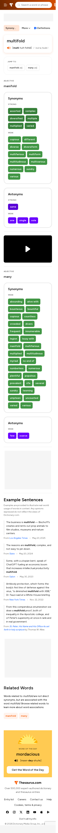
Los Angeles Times (18, 538)
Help (49, 799)
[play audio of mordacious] (16, 760)
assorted (15, 111)
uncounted (32, 397)
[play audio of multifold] (9, 48)
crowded (15, 323)
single (22, 220)
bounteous (16, 309)
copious (14, 139)
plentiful (15, 375)
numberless (17, 368)
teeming (28, 390)
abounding (16, 301)
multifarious (17, 154)
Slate (12, 553)
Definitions (43, 28)
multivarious (38, 161)
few (12, 435)
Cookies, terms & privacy (28, 804)
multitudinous (18, 161)
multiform (35, 154)
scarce (23, 435)
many (24, 715)
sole (33, 220)
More (25, 28)
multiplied (16, 125)
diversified (16, 118)
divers (29, 323)
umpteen (15, 397)
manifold (15, 346)
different (29, 139)
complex (30, 111)
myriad (14, 360)
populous (30, 375)
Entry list (9, 799)
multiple (32, 118)
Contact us (36, 799)
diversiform (30, 146)
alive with (33, 301)
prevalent (15, 383)
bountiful (33, 309)
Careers (22, 799)
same (13, 206)
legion (13, 338)
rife (28, 383)
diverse (14, 146)
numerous (15, 169)
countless (30, 316)
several (39, 383)
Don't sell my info (27, 819)
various (14, 176)
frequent (15, 331)
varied (30, 125)
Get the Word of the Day (28, 770)
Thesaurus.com (11, 5)
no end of (28, 360)
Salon (12, 576)
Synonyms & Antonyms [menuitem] (12, 28)
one (12, 220)
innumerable (32, 331)
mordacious (28, 754)
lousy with (28, 338)
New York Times (17, 599)
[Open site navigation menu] (5, 5)
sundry (30, 169)
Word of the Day (28, 749)
